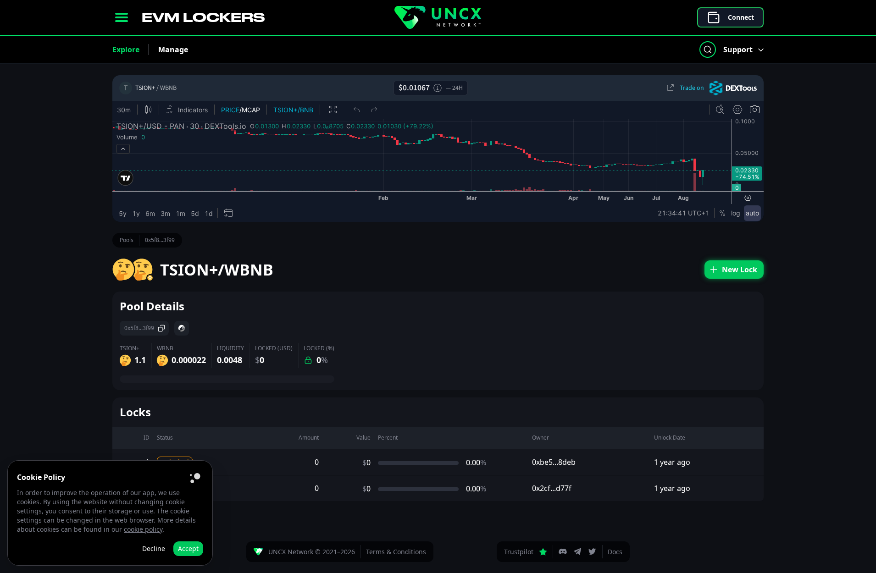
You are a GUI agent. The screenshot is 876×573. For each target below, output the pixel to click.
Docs (615, 551)
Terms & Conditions (396, 551)
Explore (125, 49)
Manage (173, 49)
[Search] (707, 49)
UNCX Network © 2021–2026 (311, 551)
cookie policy (143, 529)
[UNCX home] (438, 17)
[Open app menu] (121, 17)
